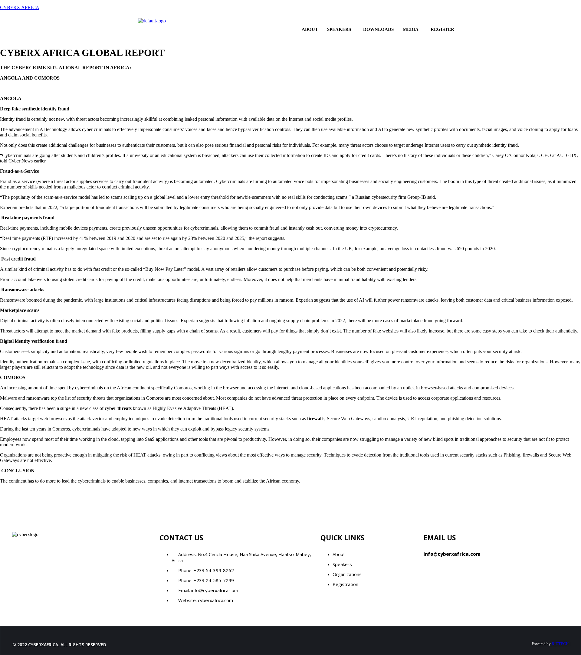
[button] (341, 29)
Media (411, 29)
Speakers (339, 29)
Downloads (378, 29)
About (310, 29)
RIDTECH (560, 643)
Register (442, 29)
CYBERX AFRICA (19, 7)
